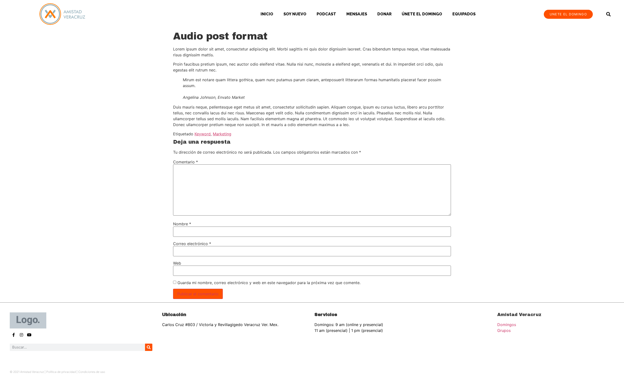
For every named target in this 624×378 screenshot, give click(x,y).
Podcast (326, 14)
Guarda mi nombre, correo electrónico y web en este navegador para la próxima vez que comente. (269, 283)
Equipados (464, 14)
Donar (384, 14)
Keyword (203, 133)
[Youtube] (29, 335)
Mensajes (356, 14)
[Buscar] (148, 347)
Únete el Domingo (422, 14)
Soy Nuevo (294, 14)
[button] (608, 14)
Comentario (185, 162)
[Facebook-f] (14, 335)
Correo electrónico (192, 244)
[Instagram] (21, 335)
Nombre (182, 224)
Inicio (267, 14)
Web (177, 263)
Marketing (222, 133)
